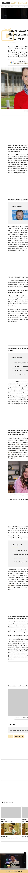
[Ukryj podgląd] (25, 852)
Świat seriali (7, 6)
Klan (16, 6)
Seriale (12, 6)
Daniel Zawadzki (19, 736)
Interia (2, 6)
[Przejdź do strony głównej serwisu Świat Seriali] (19, 3)
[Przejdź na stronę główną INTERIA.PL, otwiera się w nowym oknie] (6, 3)
